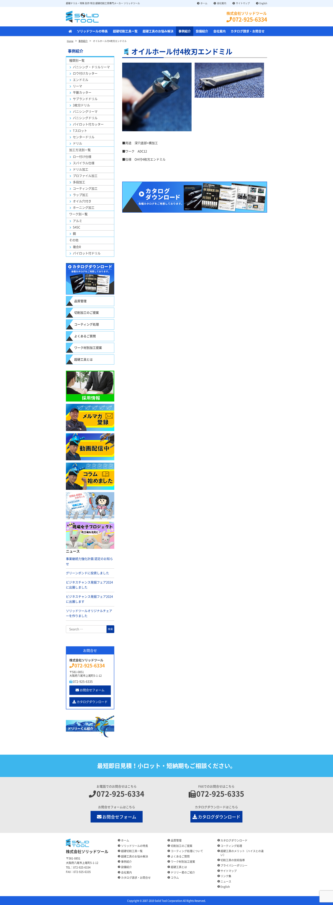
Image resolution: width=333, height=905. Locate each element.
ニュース (225, 881)
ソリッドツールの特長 (92, 31)
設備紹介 (202, 31)
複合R (77, 246)
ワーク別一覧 (78, 214)
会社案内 (221, 3)
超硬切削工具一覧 (125, 31)
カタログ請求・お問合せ (248, 31)
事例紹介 (184, 31)
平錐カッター (82, 92)
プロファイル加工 (85, 175)
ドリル (77, 143)
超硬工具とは (83, 359)
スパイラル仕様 (83, 163)
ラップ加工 (80, 194)
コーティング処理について (187, 851)
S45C (76, 227)
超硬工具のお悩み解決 (158, 31)
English (263, 3)
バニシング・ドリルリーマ (91, 67)
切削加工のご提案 (86, 312)
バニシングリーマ (85, 111)
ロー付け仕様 (82, 156)
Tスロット (80, 130)
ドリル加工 (80, 169)
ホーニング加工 (83, 207)
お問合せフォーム (92, 690)
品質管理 (80, 301)
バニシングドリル (85, 118)
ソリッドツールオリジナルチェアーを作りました (89, 613)
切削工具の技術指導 (232, 860)
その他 (73, 240)
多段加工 (79, 182)
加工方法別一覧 (80, 150)
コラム (175, 877)
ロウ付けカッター (85, 73)
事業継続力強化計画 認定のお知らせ (89, 561)
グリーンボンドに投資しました (87, 573)
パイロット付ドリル (87, 253)
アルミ (77, 220)
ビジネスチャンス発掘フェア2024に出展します (89, 599)
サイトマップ (243, 3)
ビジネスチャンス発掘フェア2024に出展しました (89, 585)
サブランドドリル (85, 98)
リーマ (77, 86)
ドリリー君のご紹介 (183, 872)
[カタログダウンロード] (194, 197)
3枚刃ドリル (81, 105)
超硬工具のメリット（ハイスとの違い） (242, 853)
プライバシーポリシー (233, 865)
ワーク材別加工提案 (88, 347)
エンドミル (80, 79)
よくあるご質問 (85, 336)
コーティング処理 (86, 324)
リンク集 (225, 876)
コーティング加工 (85, 188)
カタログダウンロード (92, 701)
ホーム (203, 3)
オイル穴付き (82, 201)
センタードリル (83, 137)
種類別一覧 (77, 60)
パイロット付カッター (88, 124)
